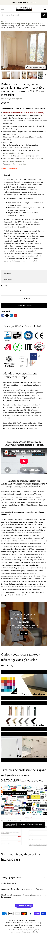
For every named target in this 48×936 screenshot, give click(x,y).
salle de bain (38, 158)
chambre (31, 158)
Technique (7, 273)
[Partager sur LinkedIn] (11, 315)
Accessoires (37, 925)
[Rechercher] (44, 15)
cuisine (11, 161)
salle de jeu (18, 161)
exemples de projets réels (17, 164)
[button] (5, 75)
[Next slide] (45, 75)
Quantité (4, 286)
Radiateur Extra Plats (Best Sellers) (26, 920)
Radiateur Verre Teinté (11, 925)
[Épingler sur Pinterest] (15, 315)
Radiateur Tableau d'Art (32, 923)
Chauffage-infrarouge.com (13, 99)
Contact (32, 927)
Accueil (3, 22)
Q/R (26, 927)
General (7, 175)
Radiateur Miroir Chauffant (14, 923)
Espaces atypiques (26, 925)
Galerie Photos (18, 927)
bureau (5, 161)
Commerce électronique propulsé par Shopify (24, 932)
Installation (8, 280)
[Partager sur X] (7, 315)
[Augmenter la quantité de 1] (20, 291)
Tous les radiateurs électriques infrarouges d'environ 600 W (21, 24)
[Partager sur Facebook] (2, 315)
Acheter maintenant (24, 305)
